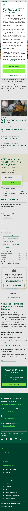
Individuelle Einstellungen (14, 75)
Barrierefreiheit (14, 60)
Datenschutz (17, 55)
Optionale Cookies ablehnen (14, 70)
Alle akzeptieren (14, 66)
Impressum (5, 60)
